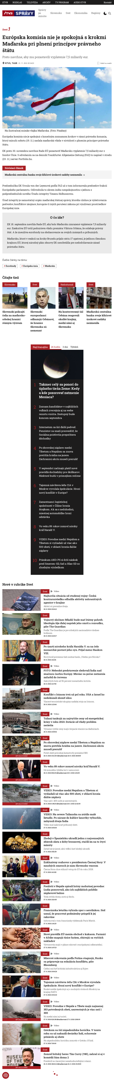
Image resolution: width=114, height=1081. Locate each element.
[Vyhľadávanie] (109, 13)
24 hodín (55, 346)
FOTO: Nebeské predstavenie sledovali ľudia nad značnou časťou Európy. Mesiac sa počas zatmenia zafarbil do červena (74, 674)
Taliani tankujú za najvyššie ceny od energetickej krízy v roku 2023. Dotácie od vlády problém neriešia (73, 722)
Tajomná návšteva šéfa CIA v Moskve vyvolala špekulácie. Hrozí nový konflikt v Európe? (59, 488)
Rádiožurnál (67, 284)
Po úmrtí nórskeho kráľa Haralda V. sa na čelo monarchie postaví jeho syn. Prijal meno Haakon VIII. (73, 650)
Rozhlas (17, 2)
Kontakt (108, 2)
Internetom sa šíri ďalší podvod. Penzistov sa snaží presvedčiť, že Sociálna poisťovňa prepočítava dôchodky (58, 432)
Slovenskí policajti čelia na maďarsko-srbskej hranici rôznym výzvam (14, 317)
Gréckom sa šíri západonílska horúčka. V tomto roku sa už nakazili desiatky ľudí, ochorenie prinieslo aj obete (72, 1033)
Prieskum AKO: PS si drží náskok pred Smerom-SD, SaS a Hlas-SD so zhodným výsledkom (59, 563)
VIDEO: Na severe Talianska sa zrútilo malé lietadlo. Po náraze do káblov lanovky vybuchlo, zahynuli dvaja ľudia (73, 818)
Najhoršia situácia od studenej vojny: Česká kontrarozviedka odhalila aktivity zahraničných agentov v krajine (73, 599)
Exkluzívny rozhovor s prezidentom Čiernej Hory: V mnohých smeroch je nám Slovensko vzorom (75, 864)
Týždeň (74, 346)
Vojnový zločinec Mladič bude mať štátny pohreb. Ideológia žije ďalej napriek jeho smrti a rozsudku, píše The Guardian (73, 623)
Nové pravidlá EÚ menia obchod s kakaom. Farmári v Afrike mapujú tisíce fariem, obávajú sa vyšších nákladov (75, 937)
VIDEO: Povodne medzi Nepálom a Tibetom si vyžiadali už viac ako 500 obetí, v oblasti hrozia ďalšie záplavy (59, 545)
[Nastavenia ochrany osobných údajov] (5, 1075)
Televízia (32, 2)
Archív (46, 2)
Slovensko (56, 13)
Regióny (95, 13)
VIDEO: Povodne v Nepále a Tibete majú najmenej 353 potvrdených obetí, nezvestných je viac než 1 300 (73, 1009)
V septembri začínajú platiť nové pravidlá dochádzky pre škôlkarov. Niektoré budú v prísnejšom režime (60, 472)
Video (56, 591)
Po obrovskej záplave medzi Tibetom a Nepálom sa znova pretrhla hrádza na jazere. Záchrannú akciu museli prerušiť (58, 453)
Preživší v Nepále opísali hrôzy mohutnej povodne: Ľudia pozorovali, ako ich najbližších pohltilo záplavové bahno (74, 890)
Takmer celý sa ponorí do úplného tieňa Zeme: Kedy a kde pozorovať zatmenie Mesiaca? (59, 390)
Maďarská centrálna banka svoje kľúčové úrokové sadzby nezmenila (43, 174)
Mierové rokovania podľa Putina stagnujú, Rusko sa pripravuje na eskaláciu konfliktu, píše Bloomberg (73, 961)
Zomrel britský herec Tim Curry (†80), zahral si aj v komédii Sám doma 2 (74, 1055)
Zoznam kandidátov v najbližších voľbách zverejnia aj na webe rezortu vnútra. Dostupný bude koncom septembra (58, 412)
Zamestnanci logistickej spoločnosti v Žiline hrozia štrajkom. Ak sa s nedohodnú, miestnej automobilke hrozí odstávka (56, 509)
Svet (68, 13)
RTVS (8, 63)
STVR (5, 2)
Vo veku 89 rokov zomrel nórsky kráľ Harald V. (72, 766)
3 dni (65, 346)
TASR (14, 63)
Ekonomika (80, 13)
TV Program (62, 2)
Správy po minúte (42, 13)
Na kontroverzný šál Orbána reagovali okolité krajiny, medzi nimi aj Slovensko (70, 319)
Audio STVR (80, 2)
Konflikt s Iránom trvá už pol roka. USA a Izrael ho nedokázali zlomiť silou (74, 696)
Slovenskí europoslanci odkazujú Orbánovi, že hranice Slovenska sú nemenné (42, 321)
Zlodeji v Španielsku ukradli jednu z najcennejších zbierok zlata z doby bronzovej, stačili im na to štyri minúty (75, 842)
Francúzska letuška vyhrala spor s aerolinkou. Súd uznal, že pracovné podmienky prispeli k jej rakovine (74, 913)
